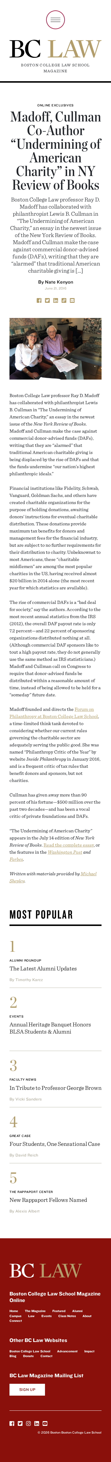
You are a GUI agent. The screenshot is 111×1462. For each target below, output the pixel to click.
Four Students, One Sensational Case (54, 1143)
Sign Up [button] (27, 1389)
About (87, 1316)
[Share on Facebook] (39, 300)
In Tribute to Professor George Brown (55, 1087)
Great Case (20, 1136)
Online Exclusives (55, 105)
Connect (15, 1321)
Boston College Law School (29, 1351)
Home (13, 1311)
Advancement (67, 1351)
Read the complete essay (69, 844)
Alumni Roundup (25, 960)
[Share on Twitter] (47, 300)
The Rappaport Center (31, 1192)
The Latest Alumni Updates (43, 968)
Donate (28, 1356)
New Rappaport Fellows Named (48, 1199)
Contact (46, 1356)
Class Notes (67, 1316)
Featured (58, 1311)
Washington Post (65, 852)
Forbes (16, 859)
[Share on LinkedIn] (55, 300)
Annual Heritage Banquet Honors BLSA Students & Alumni (50, 1028)
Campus (15, 1316)
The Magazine (35, 1311)
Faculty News (22, 1079)
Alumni (77, 1311)
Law (31, 1316)
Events (16, 1016)
